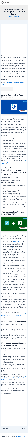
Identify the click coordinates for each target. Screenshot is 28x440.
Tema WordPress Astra (21, 436)
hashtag (12, 247)
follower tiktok (16, 241)
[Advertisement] (14, 40)
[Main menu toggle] (25, 2)
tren (19, 255)
